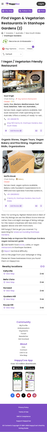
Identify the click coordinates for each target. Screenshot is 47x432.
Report (7, 251)
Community (24, 322)
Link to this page (8, 254)
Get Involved (23, 339)
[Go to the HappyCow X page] (23, 395)
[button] (41, 266)
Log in (41, 3)
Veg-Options (10, 49)
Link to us (23, 352)
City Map (9, 11)
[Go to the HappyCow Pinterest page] (29, 395)
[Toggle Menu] (2, 3)
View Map (9, 273)
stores (22, 244)
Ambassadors (23, 328)
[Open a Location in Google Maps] (6, 131)
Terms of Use (23, 412)
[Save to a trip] (36, 131)
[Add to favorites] (41, 131)
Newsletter (23, 336)
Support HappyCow (23, 421)
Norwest (7, 287)
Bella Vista (8, 279)
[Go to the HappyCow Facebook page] (12, 395)
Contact (23, 350)
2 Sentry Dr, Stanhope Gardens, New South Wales (24, 199)
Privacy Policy (23, 407)
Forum (23, 333)
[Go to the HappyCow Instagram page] (34, 395)
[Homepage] (12, 3)
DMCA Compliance (23, 416)
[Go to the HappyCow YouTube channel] (18, 395)
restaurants (6, 247)
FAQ (23, 347)
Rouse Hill (8, 304)
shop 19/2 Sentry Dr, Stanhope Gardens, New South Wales (24, 124)
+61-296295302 (13, 194)
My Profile (23, 325)
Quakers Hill (9, 296)
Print (43, 11)
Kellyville (8, 270)
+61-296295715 (13, 119)
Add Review (15, 131)
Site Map (23, 355)
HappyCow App (23, 360)
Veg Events (23, 331)
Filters (30, 48)
